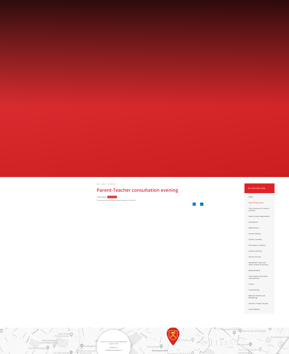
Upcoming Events (112, 184)
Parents (103, 184)
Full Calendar (102, 197)
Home (98, 184)
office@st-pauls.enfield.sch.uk (113, 350)
